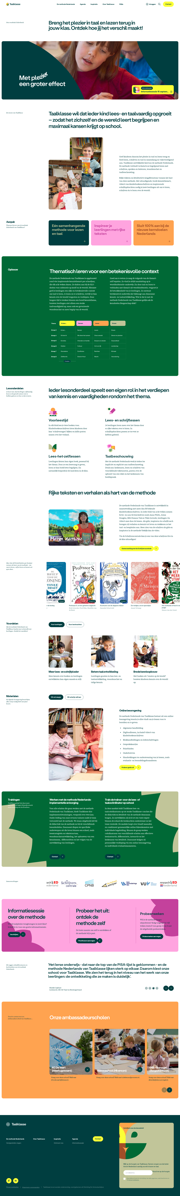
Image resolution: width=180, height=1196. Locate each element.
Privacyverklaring (12, 1187)
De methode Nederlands (66, 4)
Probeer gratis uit (128, 767)
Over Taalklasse (108, 4)
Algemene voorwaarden (30, 1187)
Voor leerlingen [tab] (56, 624)
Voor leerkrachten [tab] (75, 624)
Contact (168, 4)
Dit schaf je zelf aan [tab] (74, 697)
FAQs (121, 4)
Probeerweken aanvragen (151, 936)
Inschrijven (14, 934)
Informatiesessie (78, 1143)
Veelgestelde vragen (13, 1143)
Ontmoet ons (58, 1143)
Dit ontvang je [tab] (56, 697)
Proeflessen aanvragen (86, 941)
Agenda (83, 4)
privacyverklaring (133, 1180)
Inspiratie (94, 4)
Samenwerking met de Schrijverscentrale (136, 548)
